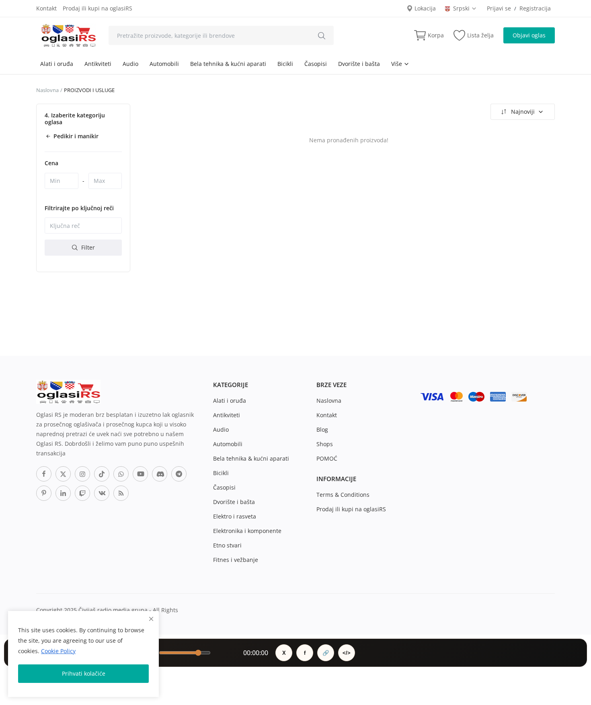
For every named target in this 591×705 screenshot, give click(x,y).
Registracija (535, 8)
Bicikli (285, 64)
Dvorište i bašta (359, 64)
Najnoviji (523, 111)
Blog (322, 429)
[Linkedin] (63, 493)
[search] (321, 35)
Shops (324, 444)
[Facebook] (43, 474)
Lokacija (424, 8)
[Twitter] (63, 474)
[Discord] (159, 474)
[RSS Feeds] (121, 493)
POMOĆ (326, 458)
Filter (87, 247)
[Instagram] (82, 474)
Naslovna (47, 90)
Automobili (164, 64)
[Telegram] (179, 474)
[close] (151, 619)
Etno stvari (227, 545)
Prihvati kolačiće (83, 673)
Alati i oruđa (56, 64)
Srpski (462, 8)
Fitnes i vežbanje (235, 560)
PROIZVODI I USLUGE (89, 90)
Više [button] (397, 64)
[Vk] (101, 493)
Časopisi (315, 64)
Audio (130, 64)
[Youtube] (140, 474)
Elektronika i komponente (247, 531)
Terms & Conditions (342, 494)
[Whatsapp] (121, 474)
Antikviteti (97, 64)
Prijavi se (499, 8)
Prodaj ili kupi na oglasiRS (97, 8)
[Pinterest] (43, 493)
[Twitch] (82, 493)
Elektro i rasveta (234, 516)
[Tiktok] (101, 474)
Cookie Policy (58, 651)
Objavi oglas (529, 35)
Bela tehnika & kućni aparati (228, 64)
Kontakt (46, 8)
